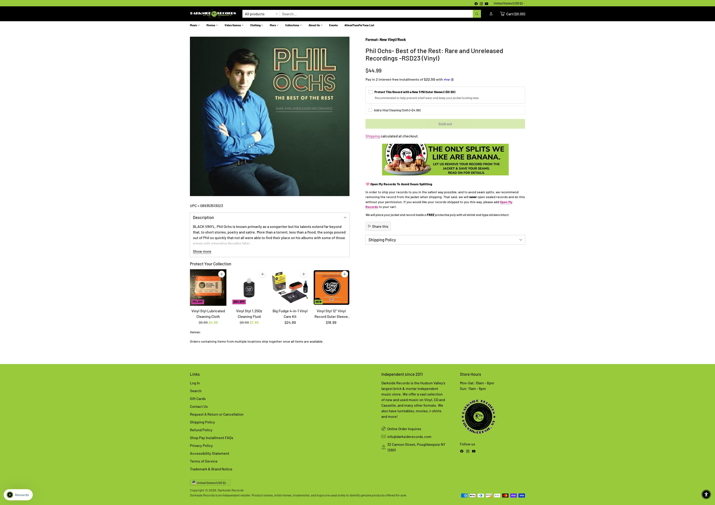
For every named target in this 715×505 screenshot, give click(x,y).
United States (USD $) (508, 3)
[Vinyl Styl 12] (331, 287)
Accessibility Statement (209, 453)
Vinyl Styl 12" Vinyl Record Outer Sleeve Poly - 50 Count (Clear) (331, 316)
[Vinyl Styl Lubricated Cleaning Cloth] (208, 287)
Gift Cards (198, 398)
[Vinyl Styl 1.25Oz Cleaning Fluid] (249, 287)
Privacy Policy (201, 445)
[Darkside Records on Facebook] (476, 4)
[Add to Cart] (221, 274)
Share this (380, 226)
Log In (195, 383)
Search (195, 390)
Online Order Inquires (404, 428)
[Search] (477, 14)
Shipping (373, 136)
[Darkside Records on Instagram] (481, 4)
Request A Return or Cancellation (217, 414)
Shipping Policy (202, 422)
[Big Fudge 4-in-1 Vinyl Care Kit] (290, 287)
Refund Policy (201, 430)
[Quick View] (221, 282)
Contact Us (199, 406)
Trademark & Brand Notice (211, 469)
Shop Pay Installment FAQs (211, 437)
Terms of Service (203, 461)
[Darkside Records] (213, 13)
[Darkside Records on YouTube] (486, 4)
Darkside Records (231, 490)
